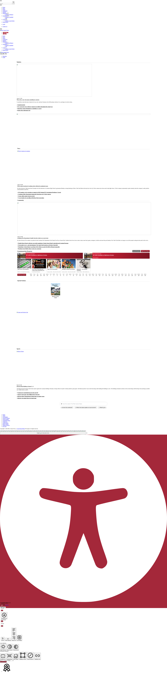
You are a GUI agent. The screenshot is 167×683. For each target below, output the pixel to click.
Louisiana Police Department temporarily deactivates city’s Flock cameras (34, 194)
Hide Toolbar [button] (3, 607)
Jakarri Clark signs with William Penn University (29, 394)
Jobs (6, 46)
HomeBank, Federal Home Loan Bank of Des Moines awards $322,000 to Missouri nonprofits (39, 246)
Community (5, 39)
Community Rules (6, 420)
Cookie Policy (5, 423)
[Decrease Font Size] (2, 610)
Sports (4, 38)
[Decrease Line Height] (2, 626)
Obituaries (5, 41)
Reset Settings (3, 661)
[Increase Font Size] (2, 605)
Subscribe (6, 32)
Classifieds (5, 44)
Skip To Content (3, 660)
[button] (86, 433)
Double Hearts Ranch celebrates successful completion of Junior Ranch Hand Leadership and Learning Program (43, 243)
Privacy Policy (6, 424)
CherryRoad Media (21, 428)
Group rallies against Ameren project (26, 196)
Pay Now (5, 426)
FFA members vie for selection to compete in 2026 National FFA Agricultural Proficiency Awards (39, 192)
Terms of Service (6, 425)
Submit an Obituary (9, 43)
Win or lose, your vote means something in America (28, 99)
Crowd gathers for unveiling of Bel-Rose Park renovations (31, 197)
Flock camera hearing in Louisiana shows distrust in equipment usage (32, 186)
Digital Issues (5, 50)
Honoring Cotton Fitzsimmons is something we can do (29, 108)
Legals (4, 47)
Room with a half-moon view (24, 110)
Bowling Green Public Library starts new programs (29, 248)
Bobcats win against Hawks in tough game (27, 398)
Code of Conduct (6, 418)
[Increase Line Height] (2, 621)
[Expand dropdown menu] (8, 44)
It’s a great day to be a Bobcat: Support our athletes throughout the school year (35, 106)
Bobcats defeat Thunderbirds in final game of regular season (31, 396)
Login (5, 33)
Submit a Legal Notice (9, 48)
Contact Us (5, 26)
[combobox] (43, 432)
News (4, 37)
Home (4, 36)
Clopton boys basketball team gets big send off (28, 392)
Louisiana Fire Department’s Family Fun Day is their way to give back (32, 238)
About (4, 415)
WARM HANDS (21, 104)
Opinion (4, 40)
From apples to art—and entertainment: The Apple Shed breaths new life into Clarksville (38, 245)
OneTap (7, 605)
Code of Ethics (6, 419)
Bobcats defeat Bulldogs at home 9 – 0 (25, 386)
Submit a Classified (9, 45)
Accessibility (5, 417)
